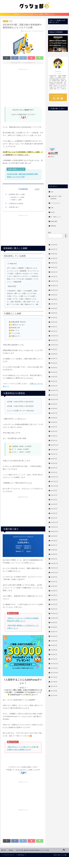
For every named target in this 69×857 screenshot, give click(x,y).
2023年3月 (54, 431)
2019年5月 (54, 590)
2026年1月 (54, 276)
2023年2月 (54, 436)
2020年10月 (54, 531)
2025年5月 (54, 313)
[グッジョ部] (34, 11)
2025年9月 (54, 295)
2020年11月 (54, 527)
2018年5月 (54, 641)
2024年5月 (54, 367)
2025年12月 (54, 281)
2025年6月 (54, 308)
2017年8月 (54, 682)
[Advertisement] (23, 87)
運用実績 (6, 21)
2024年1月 (54, 386)
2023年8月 (54, 408)
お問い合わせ (21, 854)
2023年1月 (54, 440)
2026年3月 (54, 267)
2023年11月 (54, 395)
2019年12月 (54, 563)
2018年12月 (54, 613)
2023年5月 (54, 422)
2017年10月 (54, 672)
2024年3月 (54, 376)
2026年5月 (54, 258)
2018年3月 (54, 650)
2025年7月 (54, 304)
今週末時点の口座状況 (16, 203)
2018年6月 (54, 636)
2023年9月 (54, 404)
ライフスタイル (55, 203)
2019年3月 (54, 600)
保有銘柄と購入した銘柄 (17, 194)
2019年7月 (54, 581)
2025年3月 (54, 322)
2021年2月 (54, 513)
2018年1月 (54, 659)
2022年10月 (54, 449)
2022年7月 (54, 454)
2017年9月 (54, 677)
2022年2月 (54, 468)
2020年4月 (54, 559)
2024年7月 (54, 358)
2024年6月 (54, 363)
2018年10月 (54, 618)
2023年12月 (54, 390)
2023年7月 (54, 413)
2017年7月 (54, 686)
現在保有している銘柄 (17, 197)
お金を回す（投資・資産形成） (57, 197)
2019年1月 (54, 609)
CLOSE (37, 189)
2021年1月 (54, 518)
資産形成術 (54, 221)
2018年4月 (54, 645)
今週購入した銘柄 (16, 199)
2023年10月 (54, 399)
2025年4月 (54, 317)
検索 (49, 232)
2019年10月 (54, 572)
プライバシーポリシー (9, 854)
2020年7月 (54, 545)
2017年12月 (54, 663)
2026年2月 (54, 272)
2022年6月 (54, 458)
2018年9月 (54, 622)
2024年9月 (54, 349)
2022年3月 (54, 463)
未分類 (53, 212)
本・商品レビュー (56, 217)
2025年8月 (54, 299)
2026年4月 (54, 263)
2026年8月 (54, 244)
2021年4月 (54, 504)
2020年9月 (54, 536)
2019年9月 (54, 577)
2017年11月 (54, 668)
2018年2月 (54, 654)
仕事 (52, 207)
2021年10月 (54, 486)
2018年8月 (54, 627)
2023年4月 (54, 427)
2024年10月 (54, 345)
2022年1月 (54, 472)
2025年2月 (54, 326)
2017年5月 (54, 695)
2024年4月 (54, 372)
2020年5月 (54, 554)
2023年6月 (54, 417)
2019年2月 (54, 604)
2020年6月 (54, 549)
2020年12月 (54, 522)
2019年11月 (54, 568)
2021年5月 (54, 499)
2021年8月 (54, 490)
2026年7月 (54, 249)
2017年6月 (54, 691)
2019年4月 (54, 595)
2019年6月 (54, 586)
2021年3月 (54, 508)
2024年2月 (54, 381)
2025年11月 (54, 285)
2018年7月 (54, 631)
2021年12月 (54, 477)
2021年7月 (54, 495)
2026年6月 (54, 253)
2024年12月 (54, 335)
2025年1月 (54, 331)
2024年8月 (54, 354)
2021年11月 (54, 481)
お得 (52, 191)
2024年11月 (54, 340)
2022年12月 (54, 445)
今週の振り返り (14, 207)
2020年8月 (54, 540)
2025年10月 (54, 290)
